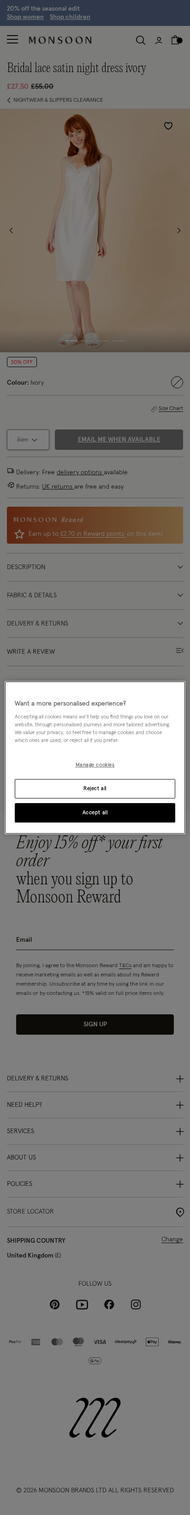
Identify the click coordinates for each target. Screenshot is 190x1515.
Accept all (95, 812)
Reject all (95, 788)
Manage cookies (95, 765)
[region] (95, 757)
